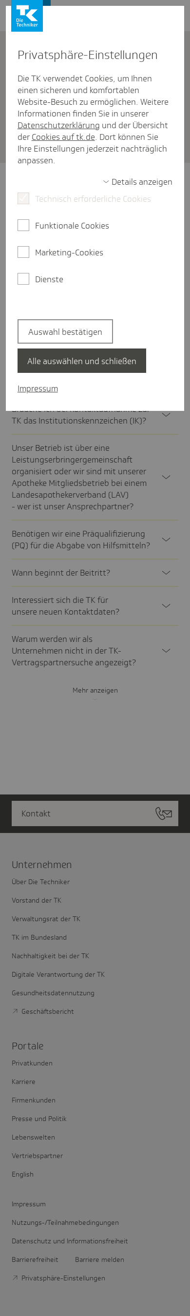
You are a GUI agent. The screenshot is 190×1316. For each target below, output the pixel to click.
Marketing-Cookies (69, 252)
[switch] (138, 182)
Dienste (49, 279)
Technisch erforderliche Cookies (93, 199)
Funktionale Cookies (72, 225)
